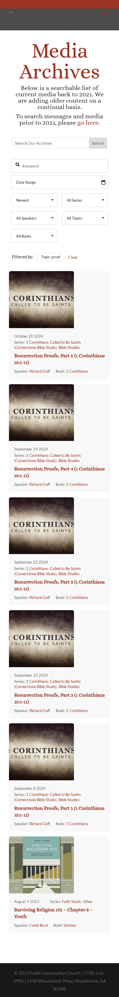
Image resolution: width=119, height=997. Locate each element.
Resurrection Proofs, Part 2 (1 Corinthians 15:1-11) (59, 698)
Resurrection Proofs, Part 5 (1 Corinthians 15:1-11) (59, 359)
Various (70, 925)
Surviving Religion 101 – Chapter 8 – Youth (53, 913)
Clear (73, 257)
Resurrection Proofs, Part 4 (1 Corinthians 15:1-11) (59, 472)
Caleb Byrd (38, 925)
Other (87, 901)
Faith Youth (71, 901)
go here (87, 122)
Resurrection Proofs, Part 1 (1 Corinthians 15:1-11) (59, 811)
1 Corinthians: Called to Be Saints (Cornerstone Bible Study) (47, 684)
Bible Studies (69, 347)
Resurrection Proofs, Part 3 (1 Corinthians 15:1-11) (59, 585)
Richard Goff (39, 371)
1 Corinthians (77, 371)
